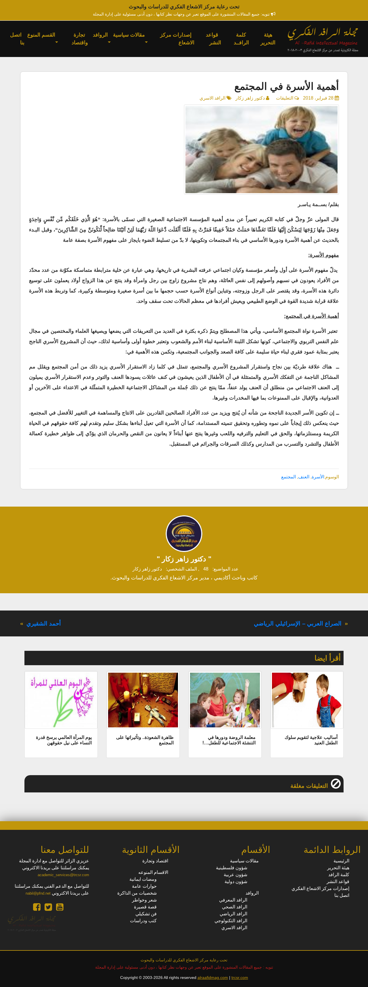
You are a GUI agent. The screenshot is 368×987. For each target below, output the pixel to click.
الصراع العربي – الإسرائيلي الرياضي (298, 623)
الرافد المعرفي (233, 899)
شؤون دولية (236, 881)
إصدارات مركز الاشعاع (177, 38)
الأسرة (318, 476)
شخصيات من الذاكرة (137, 893)
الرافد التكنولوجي (230, 920)
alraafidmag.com (213, 977)
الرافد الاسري (212, 98)
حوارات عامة (144, 886)
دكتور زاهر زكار (250, 98)
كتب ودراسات (143, 920)
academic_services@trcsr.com (63, 875)
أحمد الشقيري (43, 623)
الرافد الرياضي (233, 913)
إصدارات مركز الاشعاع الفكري (320, 888)
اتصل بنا (17, 38)
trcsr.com (239, 977)
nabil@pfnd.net (38, 893)
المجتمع (288, 476)
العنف (303, 476)
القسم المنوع (41, 35)
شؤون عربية (235, 874)
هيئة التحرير (267, 38)
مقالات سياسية (129, 35)
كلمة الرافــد (241, 38)
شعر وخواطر (144, 899)
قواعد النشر (213, 38)
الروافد (100, 35)
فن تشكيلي (146, 913)
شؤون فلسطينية (231, 867)
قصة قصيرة (145, 906)
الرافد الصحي (234, 906)
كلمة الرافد (338, 874)
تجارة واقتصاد (80, 38)
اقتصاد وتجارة (155, 860)
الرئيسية (341, 860)
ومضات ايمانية (143, 879)
